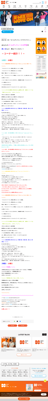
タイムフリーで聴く (8, 31)
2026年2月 (38, 63)
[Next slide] (45, 334)
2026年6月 (38, 60)
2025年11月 (44, 64)
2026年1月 (43, 63)
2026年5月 (43, 60)
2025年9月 (43, 66)
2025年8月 (38, 67)
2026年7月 (43, 58)
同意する (44, 394)
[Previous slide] (43, 334)
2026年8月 (38, 58)
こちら (8, 301)
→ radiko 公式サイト (39, 372)
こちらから (7, 297)
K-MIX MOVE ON (7, 29)
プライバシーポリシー (18, 394)
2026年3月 (43, 61)
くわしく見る (38, 390)
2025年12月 (39, 64)
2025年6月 (38, 69)
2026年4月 (38, 61)
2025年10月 (39, 66)
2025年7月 (43, 67)
